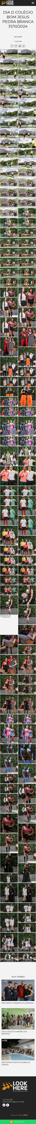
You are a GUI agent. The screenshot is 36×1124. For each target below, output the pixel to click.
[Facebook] (8, 1105)
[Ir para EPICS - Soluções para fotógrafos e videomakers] (19, 1115)
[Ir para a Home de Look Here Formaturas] (8, 3)
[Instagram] (4, 1105)
